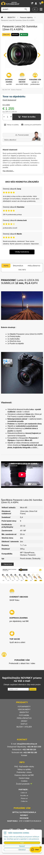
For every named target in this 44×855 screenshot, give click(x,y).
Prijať (22, 843)
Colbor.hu (24, 801)
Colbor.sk (24, 792)
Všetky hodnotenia (22, 252)
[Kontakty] (32, 3)
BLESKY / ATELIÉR (24, 727)
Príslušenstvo (34, 266)
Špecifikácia (18, 266)
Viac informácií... (8, 171)
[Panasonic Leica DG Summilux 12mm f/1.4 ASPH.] (22, 54)
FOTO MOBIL (24, 715)
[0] (40, 3)
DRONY (24, 721)
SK (34, 9)
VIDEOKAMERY (24, 709)
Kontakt (24, 755)
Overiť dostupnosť (9, 100)
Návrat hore (8, 564)
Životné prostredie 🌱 (24, 784)
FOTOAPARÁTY (24, 707)
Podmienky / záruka (24, 772)
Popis (6, 266)
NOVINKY (24, 815)
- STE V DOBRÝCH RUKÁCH (24, 821)
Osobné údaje (24, 778)
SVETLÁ (24, 724)
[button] (40, 847)
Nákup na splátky (24, 769)
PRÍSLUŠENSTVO (24, 718)
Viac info (22, 270)
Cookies (24, 781)
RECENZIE (24, 818)
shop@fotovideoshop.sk (27, 744)
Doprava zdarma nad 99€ (24, 775)
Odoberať (33, 689)
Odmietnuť (22, 849)
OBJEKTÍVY (11, 17)
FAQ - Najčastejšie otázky (24, 766)
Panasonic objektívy (26, 17)
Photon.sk (24, 798)
